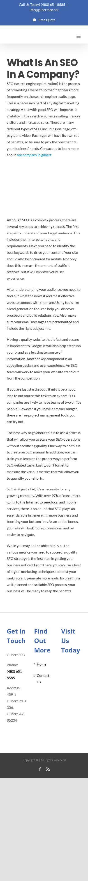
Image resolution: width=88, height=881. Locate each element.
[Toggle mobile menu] (78, 36)
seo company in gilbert (34, 155)
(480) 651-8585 (53, 4)
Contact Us (43, 678)
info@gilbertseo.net (44, 10)
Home (41, 664)
